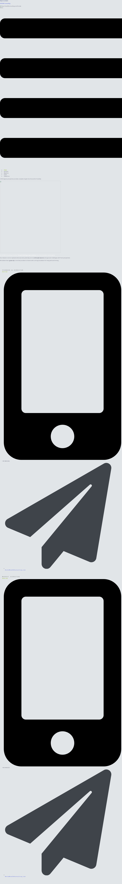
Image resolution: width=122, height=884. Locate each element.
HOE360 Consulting (5, 3)
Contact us (7, 176)
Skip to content (4, 1)
